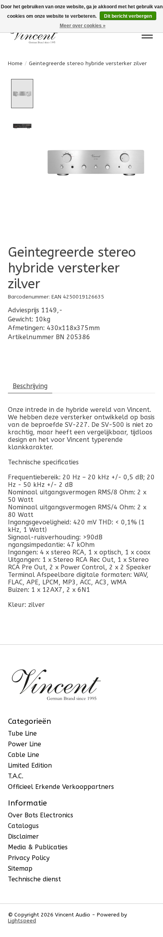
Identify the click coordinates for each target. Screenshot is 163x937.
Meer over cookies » (83, 25)
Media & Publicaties (38, 847)
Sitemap (20, 868)
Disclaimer (23, 836)
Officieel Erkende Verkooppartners (61, 787)
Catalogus (23, 826)
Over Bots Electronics (40, 815)
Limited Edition (30, 765)
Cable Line (23, 755)
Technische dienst (34, 879)
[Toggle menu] (147, 35)
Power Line (24, 744)
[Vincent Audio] (34, 34)
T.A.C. (15, 776)
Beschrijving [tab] (30, 386)
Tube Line (22, 733)
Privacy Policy (28, 858)
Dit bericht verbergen (128, 16)
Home (15, 63)
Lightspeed (22, 921)
